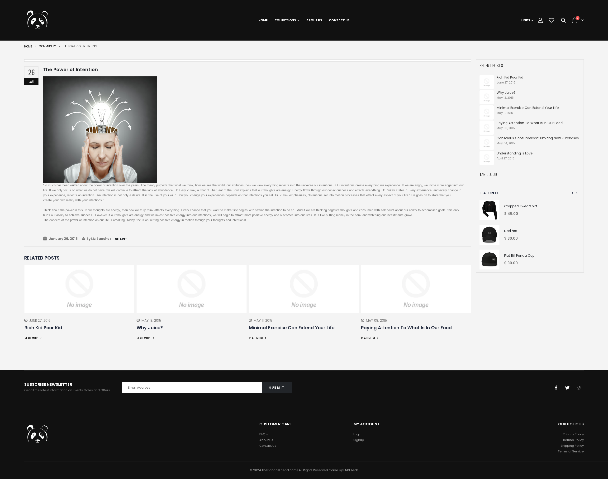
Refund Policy (573, 440)
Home (28, 46)
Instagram (578, 387)
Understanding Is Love (515, 153)
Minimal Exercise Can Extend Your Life (528, 107)
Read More (32, 337)
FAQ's (263, 434)
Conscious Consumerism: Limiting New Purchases (538, 138)
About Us (266, 440)
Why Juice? (506, 92)
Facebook (556, 387)
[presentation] (27, 306)
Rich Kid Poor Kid (510, 77)
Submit (277, 388)
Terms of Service (571, 451)
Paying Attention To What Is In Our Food (530, 123)
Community (47, 46)
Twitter (567, 387)
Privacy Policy (573, 434)
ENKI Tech (350, 470)
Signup (358, 440)
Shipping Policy (572, 445)
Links (525, 20)
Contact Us (267, 445)
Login (357, 434)
